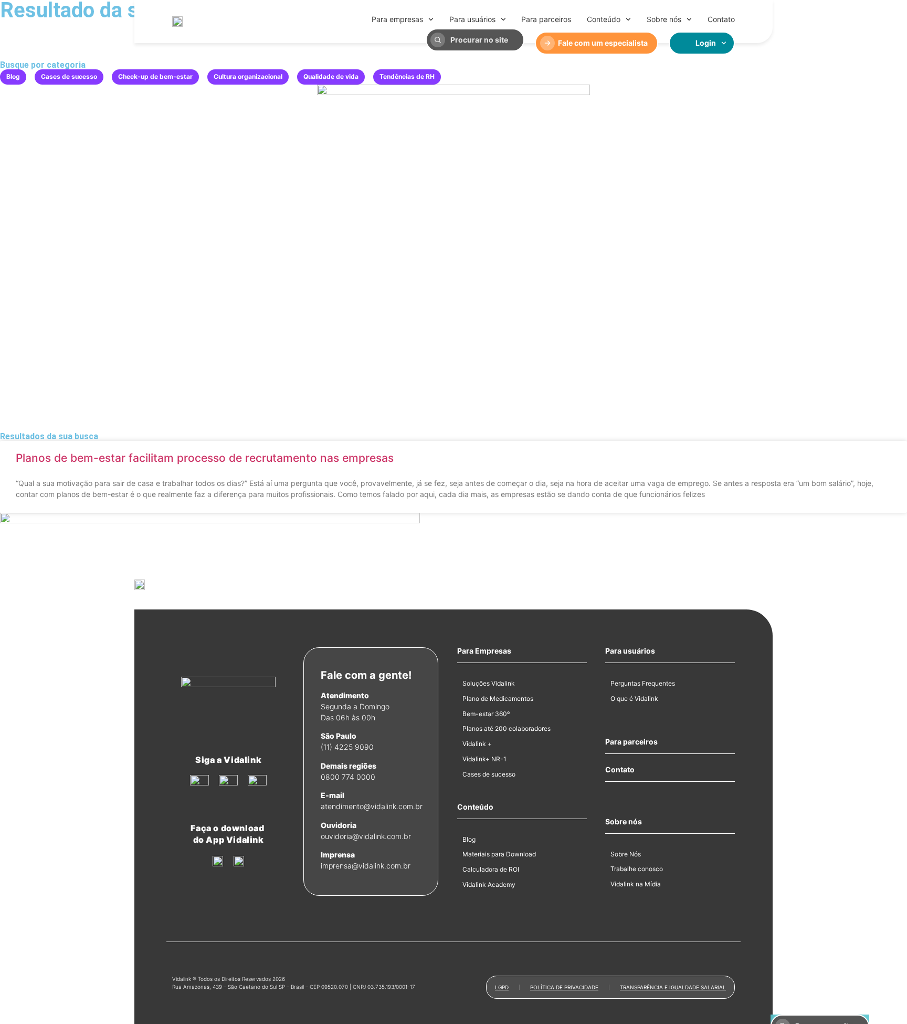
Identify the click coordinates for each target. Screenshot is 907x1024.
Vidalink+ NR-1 (484, 759)
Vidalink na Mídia (635, 884)
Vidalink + (477, 744)
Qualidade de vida (330, 76)
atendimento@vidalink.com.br (372, 806)
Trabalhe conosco (636, 869)
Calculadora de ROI (490, 869)
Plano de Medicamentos (497, 698)
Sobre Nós (625, 854)
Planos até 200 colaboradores (506, 728)
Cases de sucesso (69, 76)
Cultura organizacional (248, 76)
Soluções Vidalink (488, 683)
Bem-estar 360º (486, 714)
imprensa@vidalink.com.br (365, 865)
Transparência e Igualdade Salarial (673, 987)
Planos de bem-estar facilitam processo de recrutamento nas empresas (205, 457)
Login (705, 42)
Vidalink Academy (488, 884)
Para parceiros (546, 19)
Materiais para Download (499, 854)
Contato (721, 19)
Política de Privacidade (564, 987)
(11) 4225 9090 (347, 746)
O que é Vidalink (634, 698)
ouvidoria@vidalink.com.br (366, 836)
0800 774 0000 (348, 776)
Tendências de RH (407, 76)
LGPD (502, 987)
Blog (13, 76)
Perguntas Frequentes (642, 683)
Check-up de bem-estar (155, 76)
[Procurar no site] (437, 40)
